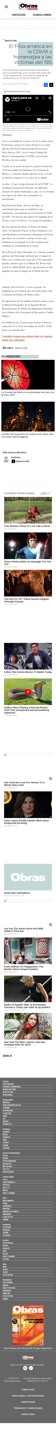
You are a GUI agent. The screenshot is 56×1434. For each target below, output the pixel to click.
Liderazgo (6, 1230)
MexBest (7, 1280)
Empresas (6, 1102)
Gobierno (6, 1132)
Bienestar (6, 1293)
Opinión (5, 1145)
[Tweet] (51, 85)
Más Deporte (7, 1166)
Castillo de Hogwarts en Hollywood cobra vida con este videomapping (27, 435)
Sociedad (6, 1148)
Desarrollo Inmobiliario (12, 1086)
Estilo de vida (8, 1275)
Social (5, 1203)
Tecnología (7, 1113)
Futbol (5, 1155)
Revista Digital (8, 1172)
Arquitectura (11, 40)
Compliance (28, 1402)
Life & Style (8, 1177)
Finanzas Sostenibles (11, 1211)
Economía (6, 1108)
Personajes (7, 1290)
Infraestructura (9, 1089)
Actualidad (7, 1227)
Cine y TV (6, 1187)
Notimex (16, 457)
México (5, 1134)
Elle (4, 1264)
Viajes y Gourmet (9, 1193)
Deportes (6, 1185)
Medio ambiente (8, 1200)
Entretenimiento (9, 1182)
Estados (6, 1142)
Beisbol (5, 1158)
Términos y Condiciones (28, 1408)
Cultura (6, 1259)
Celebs (5, 1272)
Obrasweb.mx (31, 1368)
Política (6, 1129)
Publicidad (28, 1389)
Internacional (8, 1110)
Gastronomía (8, 1282)
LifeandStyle (7, 1124)
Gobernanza (7, 1206)
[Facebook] (46, 85)
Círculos (6, 1248)
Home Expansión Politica (12, 1105)
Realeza (5, 1245)
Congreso (6, 1137)
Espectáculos (8, 1243)
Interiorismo (7, 1095)
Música (5, 1190)
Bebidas (5, 1285)
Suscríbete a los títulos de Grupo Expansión (28, 1348)
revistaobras (25, 1368)
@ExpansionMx (22, 461)
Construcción (18, 14)
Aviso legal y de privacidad (28, 1396)
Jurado (5, 1299)
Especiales (6, 1235)
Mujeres (6, 1121)
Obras (6, 1081)
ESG (4, 1118)
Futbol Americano (9, 1161)
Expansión (8, 1100)
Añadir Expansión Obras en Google (18, 91)
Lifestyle (6, 1169)
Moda (5, 1251)
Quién (6, 1240)
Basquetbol (7, 1164)
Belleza (5, 1254)
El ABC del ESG (8, 1217)
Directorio (28, 1414)
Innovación (7, 1214)
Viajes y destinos (9, 1288)
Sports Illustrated (11, 1153)
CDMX (5, 1140)
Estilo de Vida (8, 1296)
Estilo (5, 1179)
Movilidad (6, 1208)
